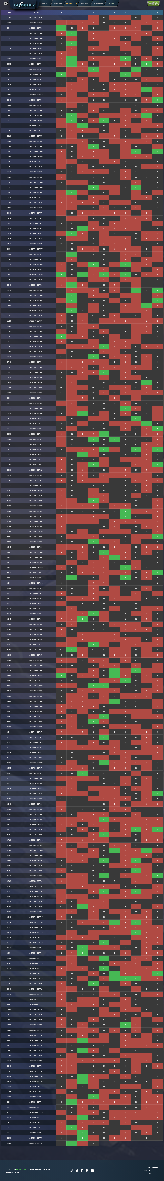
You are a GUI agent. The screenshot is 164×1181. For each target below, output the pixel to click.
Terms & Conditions (150, 1170)
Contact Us (153, 1174)
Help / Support (152, 1167)
